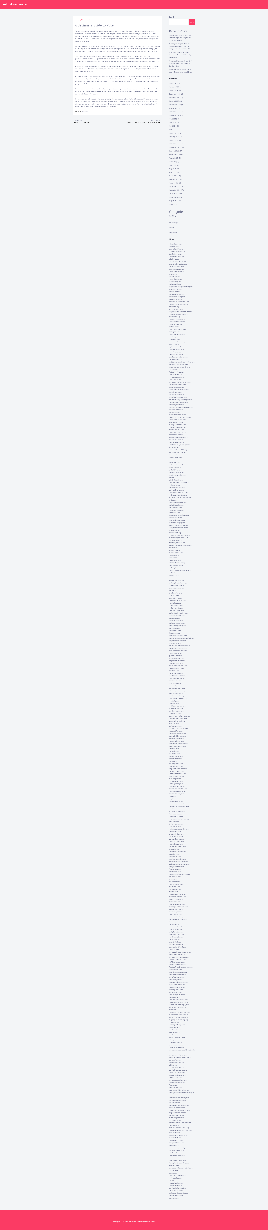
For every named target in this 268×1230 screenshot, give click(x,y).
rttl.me (171, 1180)
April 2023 (172, 172)
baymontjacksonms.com (177, 791)
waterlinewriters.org (176, 909)
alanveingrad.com (175, 779)
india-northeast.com (176, 422)
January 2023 (173, 183)
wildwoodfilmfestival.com (178, 364)
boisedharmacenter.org (177, 585)
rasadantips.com (174, 276)
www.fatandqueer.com (177, 977)
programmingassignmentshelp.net (181, 287)
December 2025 (174, 94)
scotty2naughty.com (176, 711)
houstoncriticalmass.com (178, 636)
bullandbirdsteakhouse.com (178, 1002)
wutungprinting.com (176, 784)
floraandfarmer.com (176, 410)
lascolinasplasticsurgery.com (179, 1005)
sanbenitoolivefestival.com (178, 613)
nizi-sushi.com (174, 751)
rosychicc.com (174, 595)
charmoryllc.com (175, 630)
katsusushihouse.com (176, 693)
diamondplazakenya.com (177, 1100)
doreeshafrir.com (175, 713)
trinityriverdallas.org (176, 565)
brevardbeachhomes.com (177, 415)
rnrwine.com (173, 1158)
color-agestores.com (176, 588)
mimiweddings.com (175, 1185)
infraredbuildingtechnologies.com (180, 399)
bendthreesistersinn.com (177, 809)
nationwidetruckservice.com (179, 829)
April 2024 (172, 129)
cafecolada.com (174, 618)
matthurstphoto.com (176, 1118)
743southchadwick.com (177, 420)
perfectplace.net (175, 568)
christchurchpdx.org (176, 673)
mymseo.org (173, 1170)
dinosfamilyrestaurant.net (178, 397)
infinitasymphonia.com (177, 688)
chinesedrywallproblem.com (179, 806)
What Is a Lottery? (82, 121)
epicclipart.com (174, 332)
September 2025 (175, 105)
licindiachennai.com (175, 254)
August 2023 (173, 158)
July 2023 (172, 161)
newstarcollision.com (176, 510)
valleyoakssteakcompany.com (179, 864)
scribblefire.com (174, 573)
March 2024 (173, 133)
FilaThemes (151, 1222)
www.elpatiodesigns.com (178, 1080)
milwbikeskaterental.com (178, 789)
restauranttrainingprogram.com (180, 535)
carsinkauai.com (174, 1125)
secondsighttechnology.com (179, 515)
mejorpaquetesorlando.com (178, 495)
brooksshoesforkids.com (177, 894)
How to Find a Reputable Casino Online (143, 121)
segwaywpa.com (175, 902)
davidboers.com (174, 924)
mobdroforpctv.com (176, 608)
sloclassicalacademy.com (178, 651)
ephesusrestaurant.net (177, 1072)
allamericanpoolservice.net (178, 538)
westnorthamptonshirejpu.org (179, 367)
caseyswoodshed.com (176, 867)
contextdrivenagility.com (177, 721)
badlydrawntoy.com (176, 932)
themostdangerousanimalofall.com (181, 638)
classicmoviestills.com (177, 615)
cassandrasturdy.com (176, 610)
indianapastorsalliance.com (178, 861)
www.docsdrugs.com (176, 992)
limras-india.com (174, 246)
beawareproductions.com (178, 718)
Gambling (85, 111)
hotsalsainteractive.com (177, 261)
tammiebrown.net (175, 759)
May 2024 (172, 126)
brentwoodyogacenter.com (178, 1015)
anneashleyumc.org (175, 979)
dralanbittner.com (175, 470)
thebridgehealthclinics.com (178, 907)
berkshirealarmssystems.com (179, 465)
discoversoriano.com (176, 620)
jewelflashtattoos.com (177, 322)
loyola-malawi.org (175, 593)
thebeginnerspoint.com (177, 623)
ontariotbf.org (174, 307)
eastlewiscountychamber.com (179, 646)
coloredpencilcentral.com (178, 432)
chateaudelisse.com (176, 359)
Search (171, 17)
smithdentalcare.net (176, 1190)
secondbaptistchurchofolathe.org (181, 1168)
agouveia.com (174, 1165)
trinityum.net (173, 1065)
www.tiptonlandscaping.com (179, 1017)
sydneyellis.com (174, 530)
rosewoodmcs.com (175, 1042)
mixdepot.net (173, 1040)
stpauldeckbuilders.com (177, 985)
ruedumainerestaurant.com (178, 698)
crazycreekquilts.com (176, 668)
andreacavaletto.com (176, 580)
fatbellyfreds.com (175, 1077)
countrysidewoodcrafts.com (179, 302)
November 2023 (175, 147)
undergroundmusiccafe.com (178, 1193)
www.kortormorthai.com (177, 974)
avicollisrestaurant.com (177, 846)
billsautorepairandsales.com (179, 1105)
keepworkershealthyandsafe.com (180, 312)
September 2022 (175, 197)
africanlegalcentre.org (177, 691)
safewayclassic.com (176, 299)
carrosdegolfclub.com (176, 405)
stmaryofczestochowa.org (178, 728)
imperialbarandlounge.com (178, 437)
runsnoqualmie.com (176, 990)
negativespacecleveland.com (179, 799)
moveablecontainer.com (177, 377)
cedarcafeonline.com (176, 266)
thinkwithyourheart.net (177, 442)
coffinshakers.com (175, 726)
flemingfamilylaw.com (177, 1155)
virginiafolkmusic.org (176, 550)
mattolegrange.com (176, 766)
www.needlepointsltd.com (178, 1000)
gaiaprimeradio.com (176, 756)
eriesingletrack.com (176, 480)
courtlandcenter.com (176, 841)
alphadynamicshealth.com (178, 1135)
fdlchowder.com (174, 997)
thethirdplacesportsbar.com (178, 1070)
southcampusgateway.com (178, 357)
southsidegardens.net (176, 1062)
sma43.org (173, 1010)
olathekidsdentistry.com (177, 490)
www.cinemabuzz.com (177, 1037)
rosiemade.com (174, 485)
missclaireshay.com (175, 244)
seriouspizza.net (174, 882)
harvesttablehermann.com (178, 402)
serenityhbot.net (175, 942)
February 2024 (174, 137)
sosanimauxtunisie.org (177, 342)
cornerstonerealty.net (176, 1047)
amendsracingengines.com (178, 972)
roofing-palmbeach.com (177, 425)
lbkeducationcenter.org (177, 563)
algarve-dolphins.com (176, 776)
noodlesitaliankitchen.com (178, 314)
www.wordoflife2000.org (178, 450)
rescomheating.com (176, 1183)
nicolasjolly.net (174, 686)
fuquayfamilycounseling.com (179, 1163)
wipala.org (172, 590)
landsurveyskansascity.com (178, 982)
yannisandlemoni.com (176, 472)
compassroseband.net (176, 884)
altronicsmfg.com (175, 281)
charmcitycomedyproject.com (179, 716)
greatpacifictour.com (176, 834)
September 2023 (175, 154)
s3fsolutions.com (175, 412)
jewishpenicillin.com (176, 540)
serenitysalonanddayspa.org (178, 264)
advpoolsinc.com (175, 856)
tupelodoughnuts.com (177, 487)
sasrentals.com (174, 512)
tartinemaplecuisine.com (177, 746)
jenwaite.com (173, 1145)
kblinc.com (172, 477)
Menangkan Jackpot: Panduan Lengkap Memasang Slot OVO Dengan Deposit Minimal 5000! (180, 46)
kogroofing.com (174, 344)
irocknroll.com (174, 447)
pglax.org (172, 796)
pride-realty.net (174, 1133)
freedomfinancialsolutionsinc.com (181, 967)
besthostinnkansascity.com (178, 1188)
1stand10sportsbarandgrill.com (180, 497)
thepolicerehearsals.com (177, 641)
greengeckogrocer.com (177, 520)
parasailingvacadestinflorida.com (180, 1130)
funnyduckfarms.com (176, 1143)
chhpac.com (173, 1173)
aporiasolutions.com (176, 899)
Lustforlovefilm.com (15, 4)
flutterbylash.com (175, 1138)
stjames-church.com (176, 708)
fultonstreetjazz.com (176, 372)
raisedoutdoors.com (176, 440)
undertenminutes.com (176, 271)
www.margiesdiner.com (177, 995)
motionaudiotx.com (176, 1178)
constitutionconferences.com (179, 874)
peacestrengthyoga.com (177, 964)
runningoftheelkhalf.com (178, 959)
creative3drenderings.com (178, 917)
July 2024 (172, 119)
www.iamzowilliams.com (178, 1055)
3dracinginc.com (174, 633)
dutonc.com (173, 761)
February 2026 (174, 87)
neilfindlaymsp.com (176, 844)
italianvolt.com (174, 462)
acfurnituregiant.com (176, 269)
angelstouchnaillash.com (178, 502)
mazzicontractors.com (177, 1067)
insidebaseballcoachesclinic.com (180, 1123)
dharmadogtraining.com (177, 1175)
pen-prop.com (174, 949)
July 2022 (172, 204)
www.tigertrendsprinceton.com (180, 952)
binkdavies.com (174, 671)
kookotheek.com (175, 352)
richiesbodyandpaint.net (177, 251)
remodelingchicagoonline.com (179, 1012)
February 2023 (174, 179)
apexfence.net (174, 1198)
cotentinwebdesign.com (177, 384)
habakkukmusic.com (176, 937)
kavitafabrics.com (175, 821)
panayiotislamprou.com (177, 354)
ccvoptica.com (174, 1022)
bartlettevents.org (175, 374)
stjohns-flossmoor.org (177, 811)
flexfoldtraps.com (175, 969)
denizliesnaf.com (175, 872)
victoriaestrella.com (176, 836)
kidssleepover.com (175, 289)
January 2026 (173, 90)
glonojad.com (174, 703)
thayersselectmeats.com (178, 897)
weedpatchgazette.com (177, 475)
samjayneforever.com (176, 1115)
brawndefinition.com (176, 663)
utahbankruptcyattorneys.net (179, 445)
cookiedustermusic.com (177, 816)
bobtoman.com (174, 339)
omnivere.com (174, 274)
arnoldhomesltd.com (176, 430)
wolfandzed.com (175, 1032)
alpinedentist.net (175, 347)
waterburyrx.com (175, 854)
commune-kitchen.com (177, 678)
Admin (88, 20)
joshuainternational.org (177, 944)
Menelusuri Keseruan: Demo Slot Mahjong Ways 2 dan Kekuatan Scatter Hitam (180, 63)
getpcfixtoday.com (175, 324)
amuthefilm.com (175, 681)
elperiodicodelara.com (176, 249)
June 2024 (172, 122)
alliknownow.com (175, 643)
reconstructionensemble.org (179, 819)
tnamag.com (173, 892)
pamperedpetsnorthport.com (179, 482)
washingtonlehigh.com (177, 1025)
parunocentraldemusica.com (179, 1090)
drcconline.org (174, 849)
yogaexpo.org (173, 575)
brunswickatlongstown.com (178, 743)
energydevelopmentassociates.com (181, 407)
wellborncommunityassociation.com (182, 362)
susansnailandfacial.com (177, 947)
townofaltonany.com (176, 794)
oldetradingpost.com (176, 387)
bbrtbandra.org (174, 327)
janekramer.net (174, 748)
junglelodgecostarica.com (178, 769)
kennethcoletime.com (176, 738)
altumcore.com (174, 887)
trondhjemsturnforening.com (179, 1098)
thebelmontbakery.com (177, 297)
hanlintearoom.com (176, 1140)
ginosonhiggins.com (176, 781)
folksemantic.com (175, 457)
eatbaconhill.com (175, 284)
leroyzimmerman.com (176, 1150)
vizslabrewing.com (175, 467)
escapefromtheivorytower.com (180, 417)
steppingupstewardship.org (178, 1020)
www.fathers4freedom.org (178, 954)
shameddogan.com (175, 912)
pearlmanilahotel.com (177, 334)
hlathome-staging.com (177, 523)
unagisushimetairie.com (177, 319)
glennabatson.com (175, 656)
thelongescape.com (176, 764)
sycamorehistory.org (176, 1045)
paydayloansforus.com (177, 294)
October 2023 (174, 151)
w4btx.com (173, 500)
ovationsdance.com (176, 553)
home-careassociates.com (178, 578)
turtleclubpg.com (175, 831)
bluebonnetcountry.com (177, 329)
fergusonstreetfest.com (177, 1113)
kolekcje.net (173, 558)
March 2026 (173, 83)
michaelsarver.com (175, 518)
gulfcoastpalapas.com (177, 904)
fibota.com (173, 1085)
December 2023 (174, 144)
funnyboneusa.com (175, 814)
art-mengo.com (174, 754)
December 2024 (174, 112)
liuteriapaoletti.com (176, 801)
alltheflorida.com (175, 1120)
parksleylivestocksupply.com (179, 583)
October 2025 (174, 101)
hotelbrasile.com (175, 369)
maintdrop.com (174, 337)
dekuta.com (173, 1035)
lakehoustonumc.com (176, 934)
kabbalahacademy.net (176, 505)
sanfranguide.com (175, 628)
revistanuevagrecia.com (177, 706)
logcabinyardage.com (176, 922)
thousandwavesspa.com (177, 839)
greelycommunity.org (176, 696)
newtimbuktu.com (175, 279)
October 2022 (174, 193)
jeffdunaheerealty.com (177, 962)
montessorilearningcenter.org (179, 1110)
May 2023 (172, 169)
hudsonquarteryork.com (177, 1082)
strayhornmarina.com (176, 658)
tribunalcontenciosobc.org (178, 648)
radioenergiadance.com (177, 349)
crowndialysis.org (175, 533)
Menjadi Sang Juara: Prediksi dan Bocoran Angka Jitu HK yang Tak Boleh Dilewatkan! (180, 37)
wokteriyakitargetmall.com (178, 525)
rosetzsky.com (174, 701)
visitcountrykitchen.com (177, 774)
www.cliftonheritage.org (177, 1007)
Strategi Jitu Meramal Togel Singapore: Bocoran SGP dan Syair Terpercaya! (180, 54)
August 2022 (173, 201)
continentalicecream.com (178, 666)
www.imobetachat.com (177, 927)
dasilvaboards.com (175, 653)
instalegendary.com (176, 309)
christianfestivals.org (176, 771)
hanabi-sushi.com (175, 1030)
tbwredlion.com (174, 1103)
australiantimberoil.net (177, 394)
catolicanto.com (175, 560)
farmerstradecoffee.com (178, 919)
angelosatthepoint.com (177, 859)
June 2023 (172, 165)
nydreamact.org (174, 317)
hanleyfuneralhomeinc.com (178, 492)
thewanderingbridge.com (177, 733)
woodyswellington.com (177, 1075)
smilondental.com (175, 507)
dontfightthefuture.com (177, 427)
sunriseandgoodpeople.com (178, 804)
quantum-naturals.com (177, 1108)
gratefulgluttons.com (176, 605)
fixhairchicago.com (175, 869)
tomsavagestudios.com (177, 543)
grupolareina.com (175, 379)
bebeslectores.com (175, 392)
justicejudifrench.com (176, 731)
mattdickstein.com (175, 929)
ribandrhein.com (174, 555)
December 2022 (174, 186)
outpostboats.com (175, 598)
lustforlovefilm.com (176, 683)
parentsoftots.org (175, 914)
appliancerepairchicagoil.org (178, 304)
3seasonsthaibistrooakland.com (180, 570)
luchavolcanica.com (176, 824)
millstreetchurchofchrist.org (179, 1128)
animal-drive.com (175, 889)
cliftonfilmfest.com (176, 435)
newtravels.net (174, 292)
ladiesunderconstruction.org (179, 389)
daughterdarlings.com (176, 256)
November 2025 (175, 97)
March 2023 (173, 176)
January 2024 (173, 140)
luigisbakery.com (174, 1027)
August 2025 (173, 108)
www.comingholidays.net (178, 625)
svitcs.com (173, 879)
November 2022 (175, 190)
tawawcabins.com (175, 455)
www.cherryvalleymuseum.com (180, 382)
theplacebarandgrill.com (177, 851)
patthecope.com (175, 877)
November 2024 (175, 115)
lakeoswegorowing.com (177, 1160)
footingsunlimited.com (177, 987)
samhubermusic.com (176, 1195)
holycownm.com (175, 826)
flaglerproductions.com (177, 661)
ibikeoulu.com (174, 723)
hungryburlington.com (176, 741)
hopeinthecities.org (175, 603)
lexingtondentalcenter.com (178, 528)
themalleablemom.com (177, 736)
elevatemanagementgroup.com (180, 1148)
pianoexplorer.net (175, 1060)
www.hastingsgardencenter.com (180, 1057)
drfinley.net (173, 1153)
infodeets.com (174, 259)
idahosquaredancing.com (177, 452)
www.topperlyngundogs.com (179, 957)
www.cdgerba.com (175, 1087)
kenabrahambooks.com (177, 676)
